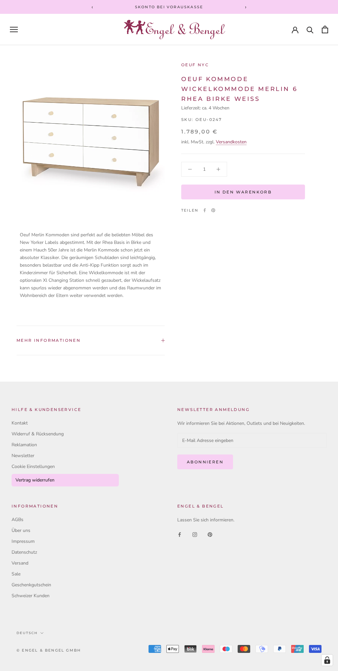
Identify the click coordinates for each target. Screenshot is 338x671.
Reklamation (24, 445)
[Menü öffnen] (14, 29)
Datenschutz (24, 552)
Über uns (21, 530)
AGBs (17, 519)
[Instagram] (194, 534)
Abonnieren (205, 461)
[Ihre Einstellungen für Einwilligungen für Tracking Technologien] (327, 660)
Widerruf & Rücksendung (38, 434)
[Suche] (310, 29)
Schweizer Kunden (31, 596)
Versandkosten (231, 142)
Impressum (23, 541)
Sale (16, 574)
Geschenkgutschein (31, 585)
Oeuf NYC (195, 64)
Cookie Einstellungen (33, 466)
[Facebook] (205, 210)
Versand (20, 563)
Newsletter (23, 455)
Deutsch (27, 633)
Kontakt (20, 423)
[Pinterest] (213, 210)
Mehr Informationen (49, 340)
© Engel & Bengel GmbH (49, 650)
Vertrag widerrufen (35, 480)
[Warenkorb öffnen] (325, 29)
